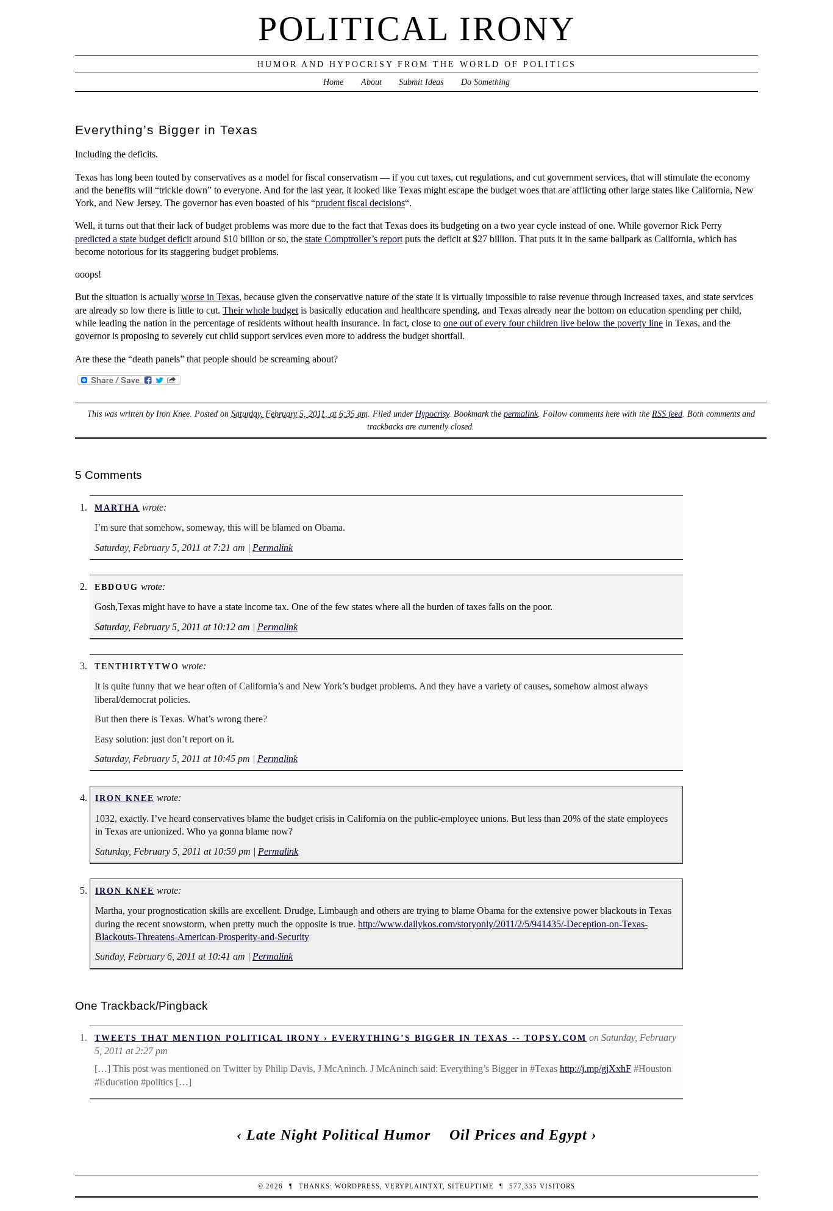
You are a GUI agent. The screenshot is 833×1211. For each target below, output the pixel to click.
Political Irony (417, 29)
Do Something (485, 82)
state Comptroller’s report (353, 239)
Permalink (272, 547)
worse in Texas (210, 297)
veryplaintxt (414, 1186)
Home (333, 82)
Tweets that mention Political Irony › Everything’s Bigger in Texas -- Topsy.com (341, 1038)
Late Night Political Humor (338, 1135)
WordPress (357, 1186)
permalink (521, 414)
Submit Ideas (421, 82)
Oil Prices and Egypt (518, 1135)
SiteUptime (471, 1186)
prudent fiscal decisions (360, 203)
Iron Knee (124, 798)
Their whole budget (260, 310)
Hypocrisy (432, 414)
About (371, 82)
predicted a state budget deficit (133, 239)
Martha (117, 507)
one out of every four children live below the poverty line (553, 323)
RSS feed (667, 414)
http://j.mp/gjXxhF (595, 1068)
